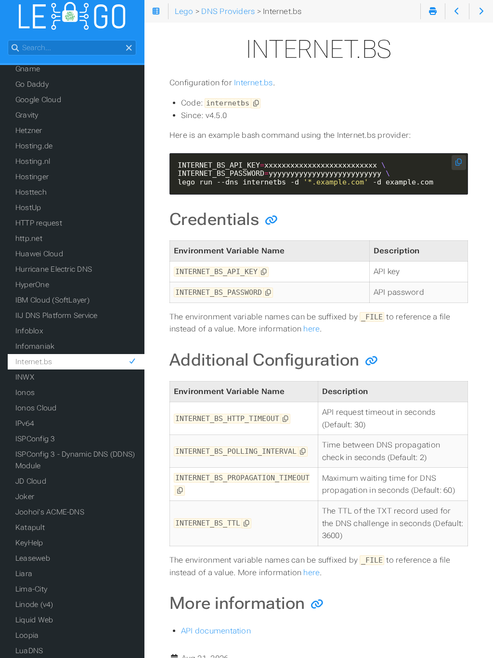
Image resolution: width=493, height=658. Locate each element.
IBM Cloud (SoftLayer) (52, 300)
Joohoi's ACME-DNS (49, 512)
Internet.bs (253, 82)
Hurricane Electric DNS (53, 269)
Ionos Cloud (36, 408)
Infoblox (29, 331)
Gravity (27, 115)
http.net (28, 238)
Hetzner (28, 130)
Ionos (25, 392)
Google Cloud (38, 99)
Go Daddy (32, 84)
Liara (23, 573)
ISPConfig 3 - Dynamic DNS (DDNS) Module (75, 460)
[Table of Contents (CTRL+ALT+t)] (156, 11)
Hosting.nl (32, 161)
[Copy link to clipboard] (271, 220)
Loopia (27, 635)
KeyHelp (29, 543)
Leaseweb (32, 558)
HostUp (28, 207)
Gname (27, 69)
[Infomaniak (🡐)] (457, 11)
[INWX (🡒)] (481, 11)
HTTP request (38, 223)
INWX (24, 377)
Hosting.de (33, 146)
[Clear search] (128, 48)
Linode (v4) (34, 604)
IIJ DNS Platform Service (56, 315)
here (311, 328)
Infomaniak (34, 346)
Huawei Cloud (39, 254)
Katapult (30, 527)
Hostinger (32, 176)
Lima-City (31, 589)
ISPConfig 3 (35, 438)
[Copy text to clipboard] (255, 103)
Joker (24, 496)
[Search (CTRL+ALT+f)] (15, 48)
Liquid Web (34, 620)
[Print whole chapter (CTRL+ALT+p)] (433, 11)
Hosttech (31, 192)
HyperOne (32, 284)
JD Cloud (30, 481)
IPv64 (24, 423)
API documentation (216, 630)
